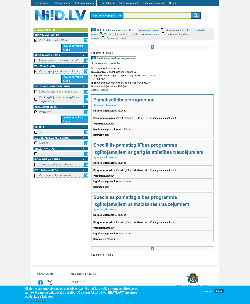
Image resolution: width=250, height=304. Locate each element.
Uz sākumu (42, 3)
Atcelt (66, 50)
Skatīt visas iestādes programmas (116, 58)
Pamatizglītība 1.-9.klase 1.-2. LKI (59, 60)
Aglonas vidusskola (117, 38)
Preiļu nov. (45, 112)
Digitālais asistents (129, 3)
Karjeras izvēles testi (154, 3)
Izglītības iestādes (85, 3)
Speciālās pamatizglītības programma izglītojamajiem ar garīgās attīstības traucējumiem (148, 148)
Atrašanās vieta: (151, 34)
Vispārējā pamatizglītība (53, 40)
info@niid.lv (78, 282)
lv (40, 132)
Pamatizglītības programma (123, 99)
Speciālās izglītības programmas (58, 91)
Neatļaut (208, 291)
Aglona (95, 89)
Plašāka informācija (35, 301)
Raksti (172, 3)
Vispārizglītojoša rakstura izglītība (58, 71)
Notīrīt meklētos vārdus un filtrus (115, 30)
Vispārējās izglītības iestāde (55, 175)
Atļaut (219, 291)
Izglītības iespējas (61, 3)
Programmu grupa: (148, 30)
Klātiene (43, 143)
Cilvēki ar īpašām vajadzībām (56, 164)
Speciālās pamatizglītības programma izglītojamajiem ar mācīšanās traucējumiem (141, 200)
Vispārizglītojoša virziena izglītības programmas (59, 99)
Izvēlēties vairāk (73, 46)
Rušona (104, 89)
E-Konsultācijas (106, 3)
